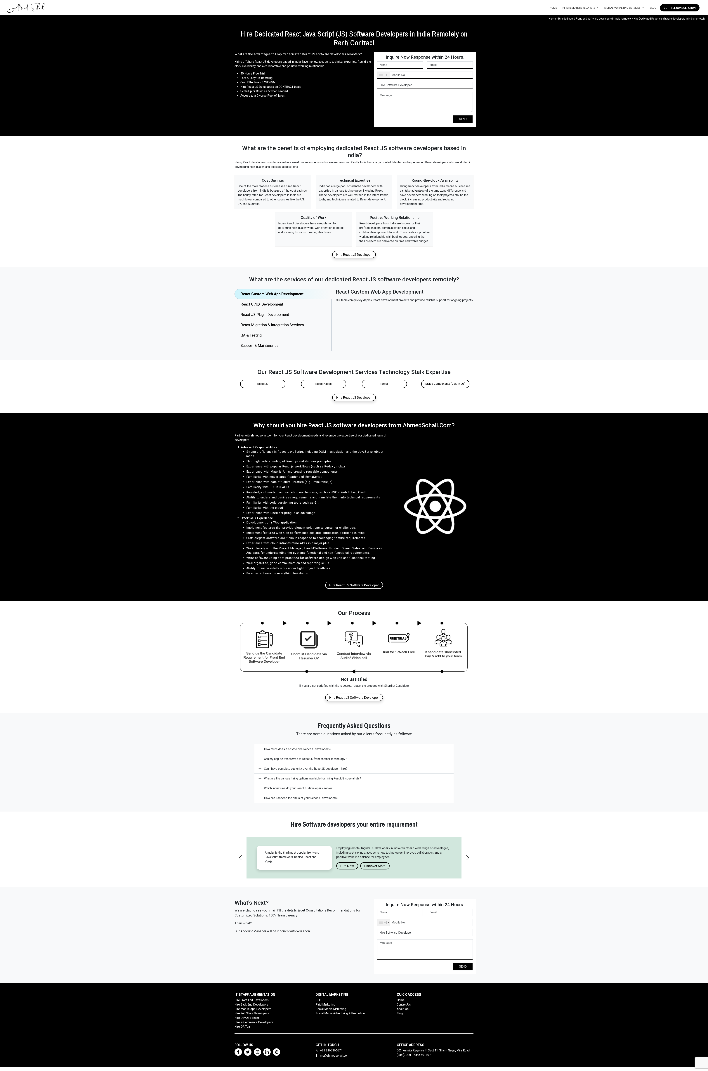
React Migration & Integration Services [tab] (272, 325)
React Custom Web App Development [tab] (272, 294)
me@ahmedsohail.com (334, 1060)
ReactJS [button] (262, 384)
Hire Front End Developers (252, 1004)
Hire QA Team (243, 1031)
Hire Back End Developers (251, 1009)
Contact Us (404, 1009)
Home (553, 7)
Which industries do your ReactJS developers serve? (298, 788)
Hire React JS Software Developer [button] (354, 585)
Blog (653, 7)
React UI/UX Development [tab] (262, 304)
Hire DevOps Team (247, 1022)
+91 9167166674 (331, 1054)
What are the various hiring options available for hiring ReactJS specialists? (312, 778)
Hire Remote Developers (579, 7)
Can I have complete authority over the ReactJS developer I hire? (305, 768)
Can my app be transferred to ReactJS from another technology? (305, 759)
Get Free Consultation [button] (680, 7)
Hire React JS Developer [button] (354, 255)
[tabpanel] (404, 295)
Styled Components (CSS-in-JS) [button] (445, 383)
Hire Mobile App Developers (253, 1013)
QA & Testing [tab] (251, 335)
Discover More (375, 870)
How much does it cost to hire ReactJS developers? (297, 749)
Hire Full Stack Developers (252, 1017)
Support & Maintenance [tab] (260, 345)
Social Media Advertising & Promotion (340, 1017)
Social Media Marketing (331, 1013)
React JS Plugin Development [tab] (265, 314)
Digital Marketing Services (622, 7)
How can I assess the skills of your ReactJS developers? (301, 798)
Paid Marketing (325, 1009)
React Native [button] (323, 384)
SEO (318, 1004)
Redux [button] (384, 384)
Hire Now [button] (347, 870)
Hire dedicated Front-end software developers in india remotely (594, 18)
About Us (403, 1013)
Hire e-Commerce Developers (254, 1026)
